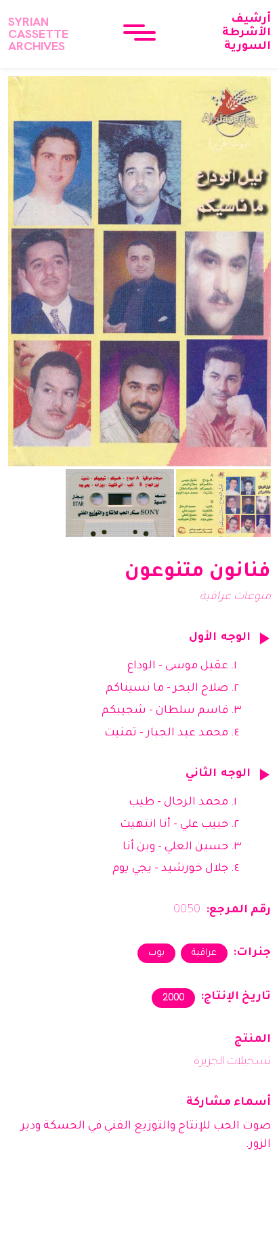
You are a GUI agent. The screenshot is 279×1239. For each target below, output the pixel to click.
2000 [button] (173, 997)
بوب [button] (156, 953)
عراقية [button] (204, 953)
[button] (139, 34)
